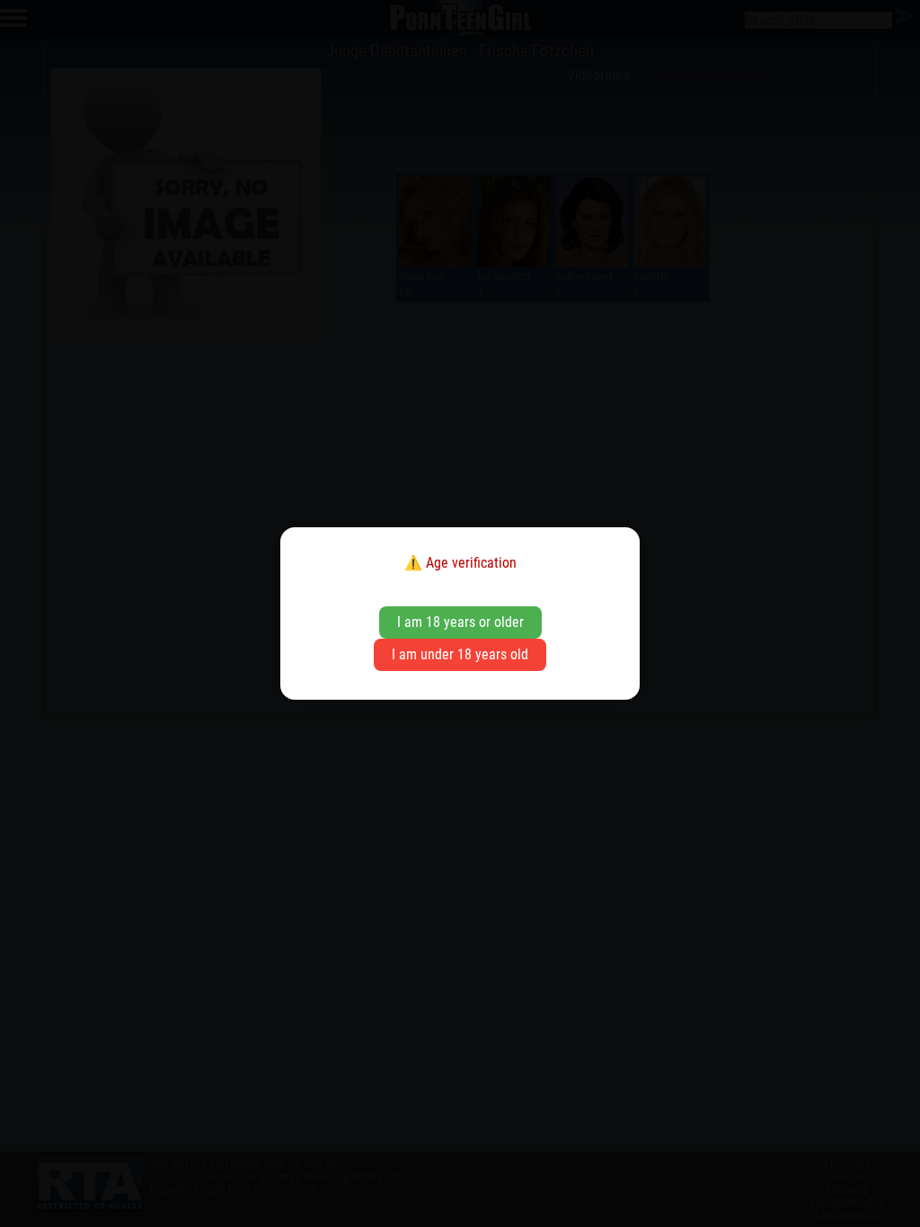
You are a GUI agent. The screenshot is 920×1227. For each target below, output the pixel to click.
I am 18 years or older (460, 622)
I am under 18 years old (460, 654)
